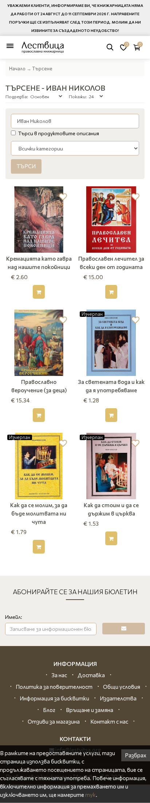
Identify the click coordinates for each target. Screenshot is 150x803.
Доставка (91, 675)
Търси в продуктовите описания (58, 133)
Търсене (42, 68)
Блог (49, 710)
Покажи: (78, 96)
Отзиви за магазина (54, 721)
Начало (17, 68)
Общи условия (121, 686)
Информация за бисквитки (54, 698)
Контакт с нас (109, 721)
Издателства (118, 698)
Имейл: (13, 617)
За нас (59, 675)
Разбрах (135, 755)
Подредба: (16, 96)
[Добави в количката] (39, 292)
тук (90, 794)
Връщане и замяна (89, 710)
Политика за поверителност (54, 686)
